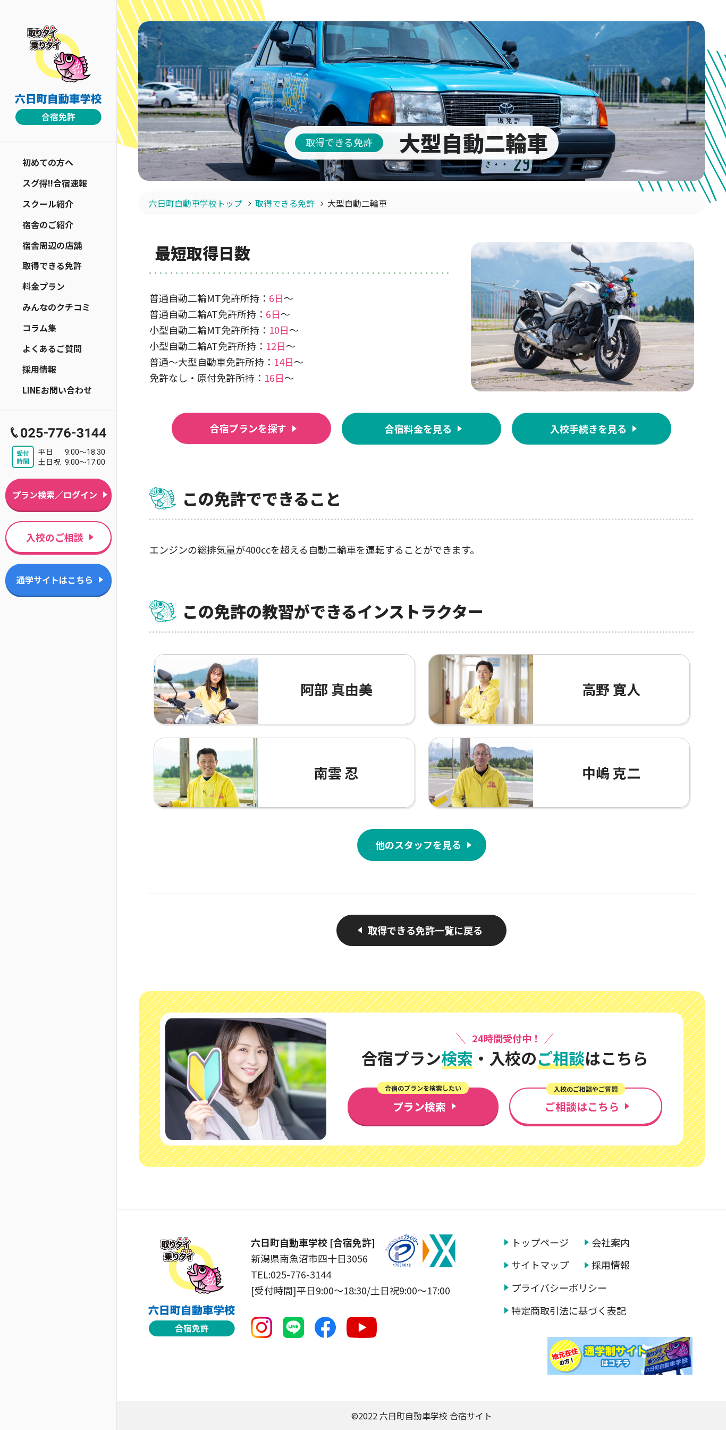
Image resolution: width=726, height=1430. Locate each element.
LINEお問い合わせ (57, 389)
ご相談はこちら (582, 1101)
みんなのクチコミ (56, 306)
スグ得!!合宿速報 (54, 183)
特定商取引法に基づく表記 (568, 1310)
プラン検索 (423, 1101)
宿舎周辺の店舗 (52, 245)
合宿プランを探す (248, 428)
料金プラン (43, 286)
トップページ (540, 1242)
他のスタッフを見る (418, 844)
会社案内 (611, 1242)
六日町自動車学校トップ (195, 203)
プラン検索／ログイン (54, 494)
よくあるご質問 (52, 348)
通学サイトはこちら (54, 579)
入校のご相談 (54, 537)
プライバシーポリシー (559, 1287)
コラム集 (39, 327)
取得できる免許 (52, 265)
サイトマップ (540, 1264)
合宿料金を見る (418, 429)
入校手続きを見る (588, 429)
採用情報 (39, 369)
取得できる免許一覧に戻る (425, 930)
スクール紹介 (47, 203)
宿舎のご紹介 (47, 224)
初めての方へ (47, 162)
